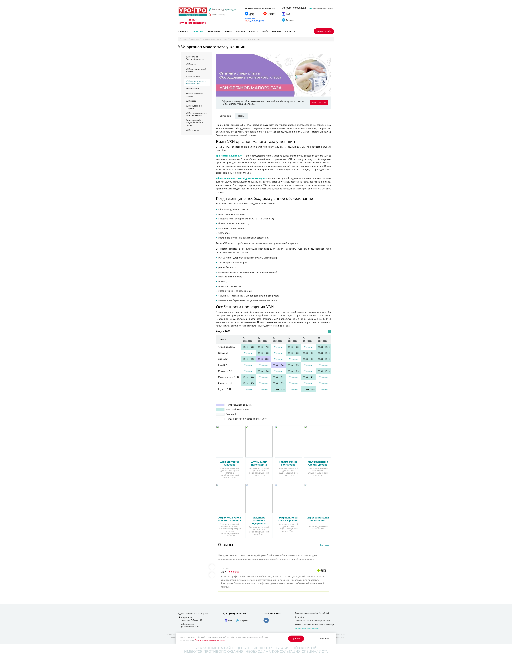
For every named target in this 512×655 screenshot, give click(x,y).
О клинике (183, 31)
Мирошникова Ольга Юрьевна (288, 519)
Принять (296, 638)
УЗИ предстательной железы (196, 70)
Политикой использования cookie (210, 640)
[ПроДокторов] (254, 20)
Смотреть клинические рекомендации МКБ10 (313, 621)
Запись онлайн (323, 31)
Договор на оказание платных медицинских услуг (314, 624)
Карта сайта (299, 617)
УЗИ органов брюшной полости (195, 57)
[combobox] (234, 9)
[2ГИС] (249, 14)
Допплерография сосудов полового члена (194, 122)
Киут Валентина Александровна (317, 463)
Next (212, 575)
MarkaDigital (324, 613)
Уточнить (278, 347)
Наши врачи (213, 31)
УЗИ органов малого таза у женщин (196, 82)
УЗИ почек (191, 64)
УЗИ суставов (192, 130)
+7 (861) (294, 8)
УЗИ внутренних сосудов (194, 107)
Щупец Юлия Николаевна (259, 463)
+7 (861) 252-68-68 (236, 613)
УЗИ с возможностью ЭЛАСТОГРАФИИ (196, 114)
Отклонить (324, 638)
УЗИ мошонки (193, 76)
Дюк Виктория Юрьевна (229, 463)
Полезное (240, 31)
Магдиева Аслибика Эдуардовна (259, 520)
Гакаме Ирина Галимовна (288, 463)
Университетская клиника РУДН (260, 8)
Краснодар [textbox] (230, 9)
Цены (241, 115)
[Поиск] (209, 14)
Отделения (198, 31)
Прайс (265, 31)
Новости (253, 31)
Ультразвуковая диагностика (213, 39)
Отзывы (228, 31)
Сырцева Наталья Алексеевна (318, 519)
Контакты (290, 31)
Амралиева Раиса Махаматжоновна (229, 519)
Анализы (276, 31)
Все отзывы (324, 545)
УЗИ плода (191, 101)
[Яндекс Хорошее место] (269, 14)
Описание (225, 115)
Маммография (193, 88)
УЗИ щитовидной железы (194, 94)
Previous (212, 567)
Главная (183, 39)
